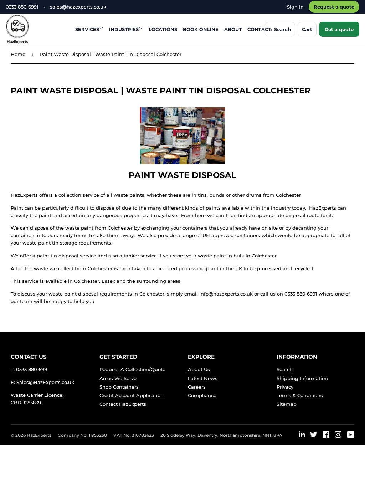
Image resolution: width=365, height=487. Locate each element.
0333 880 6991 (22, 7)
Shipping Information (302, 378)
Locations (163, 29)
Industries (124, 29)
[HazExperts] (35, 29)
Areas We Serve (118, 378)
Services (87, 29)
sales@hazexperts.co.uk (78, 7)
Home (18, 54)
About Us (199, 369)
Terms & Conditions (300, 395)
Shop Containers (119, 387)
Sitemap (287, 404)
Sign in (295, 7)
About (233, 29)
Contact (259, 29)
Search (285, 369)
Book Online (201, 29)
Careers (197, 387)
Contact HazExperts (122, 404)
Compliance (202, 395)
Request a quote (334, 7)
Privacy (285, 387)
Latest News (202, 378)
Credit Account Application (131, 395)
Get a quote (339, 29)
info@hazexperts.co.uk (226, 294)
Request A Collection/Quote (132, 369)
